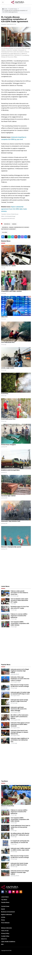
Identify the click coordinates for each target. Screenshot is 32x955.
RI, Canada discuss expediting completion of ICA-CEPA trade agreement (14, 11)
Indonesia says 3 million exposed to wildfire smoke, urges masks (15, 367)
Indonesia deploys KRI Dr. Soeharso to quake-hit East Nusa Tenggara (15, 443)
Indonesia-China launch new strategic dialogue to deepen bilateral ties (19, 732)
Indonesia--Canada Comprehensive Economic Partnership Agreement (15, 228)
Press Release (5, 922)
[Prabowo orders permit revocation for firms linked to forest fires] (5, 593)
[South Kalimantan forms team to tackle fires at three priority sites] (5, 828)
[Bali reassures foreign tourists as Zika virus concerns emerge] (5, 687)
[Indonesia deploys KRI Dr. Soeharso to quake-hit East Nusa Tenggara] (16, 433)
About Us (4, 939)
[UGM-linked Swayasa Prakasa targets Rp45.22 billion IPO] (16, 306)
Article (3, 917)
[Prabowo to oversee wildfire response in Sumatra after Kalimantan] (5, 616)
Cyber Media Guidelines (8, 941)
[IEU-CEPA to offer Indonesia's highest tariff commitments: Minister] (5, 717)
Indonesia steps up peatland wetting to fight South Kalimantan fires (15, 418)
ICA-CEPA (4, 232)
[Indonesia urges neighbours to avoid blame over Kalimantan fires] (16, 331)
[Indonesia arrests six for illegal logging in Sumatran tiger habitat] (16, 485)
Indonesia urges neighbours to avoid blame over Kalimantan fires (15, 341)
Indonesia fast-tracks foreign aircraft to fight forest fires (15, 392)
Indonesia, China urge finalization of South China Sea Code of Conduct (20, 678)
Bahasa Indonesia (6, 928)
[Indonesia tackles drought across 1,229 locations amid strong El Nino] (16, 459)
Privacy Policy (5, 933)
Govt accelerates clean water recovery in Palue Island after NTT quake (16, 264)
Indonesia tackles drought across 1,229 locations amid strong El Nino (13, 469)
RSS (2, 944)
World (3, 909)
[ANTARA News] (18, 2)
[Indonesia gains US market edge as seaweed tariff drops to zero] (5, 694)
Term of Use (4, 930)
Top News (4, 781)
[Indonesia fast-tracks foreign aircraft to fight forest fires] (16, 382)
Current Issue (13, 9)
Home (6, 9)
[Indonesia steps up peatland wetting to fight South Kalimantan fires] (16, 408)
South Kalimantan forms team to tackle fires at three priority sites (20, 827)
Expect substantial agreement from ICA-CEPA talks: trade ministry (14, 209)
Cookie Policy (5, 936)
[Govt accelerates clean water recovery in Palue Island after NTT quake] (16, 254)
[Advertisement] (16, 568)
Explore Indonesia (6, 914)
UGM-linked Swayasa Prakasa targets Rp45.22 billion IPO (15, 316)
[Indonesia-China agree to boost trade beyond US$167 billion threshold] (5, 725)
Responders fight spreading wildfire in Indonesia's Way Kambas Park (13, 520)
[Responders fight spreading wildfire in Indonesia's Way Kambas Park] (16, 510)
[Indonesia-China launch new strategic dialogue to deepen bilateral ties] (5, 733)
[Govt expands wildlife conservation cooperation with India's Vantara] (16, 280)
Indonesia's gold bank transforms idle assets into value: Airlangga (19, 709)
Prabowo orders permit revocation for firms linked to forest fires (19, 592)
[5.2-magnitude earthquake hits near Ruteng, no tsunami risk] (5, 843)
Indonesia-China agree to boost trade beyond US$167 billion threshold (20, 724)
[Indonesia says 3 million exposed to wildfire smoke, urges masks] (16, 357)
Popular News (5, 664)
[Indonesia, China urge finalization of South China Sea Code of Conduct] (5, 679)
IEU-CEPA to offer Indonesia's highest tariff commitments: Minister (19, 716)
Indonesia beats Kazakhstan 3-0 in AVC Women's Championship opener (13, 546)
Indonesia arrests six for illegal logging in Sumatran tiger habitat (14, 494)
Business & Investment (8, 912)
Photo (3, 920)
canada (14, 224)
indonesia (7, 224)
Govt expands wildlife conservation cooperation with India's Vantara (12, 290)
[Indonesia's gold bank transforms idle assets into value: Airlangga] (5, 709)
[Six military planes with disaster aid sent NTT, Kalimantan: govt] (5, 835)
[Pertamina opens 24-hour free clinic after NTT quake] (5, 609)
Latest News (5, 586)
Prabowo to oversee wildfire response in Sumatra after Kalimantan (19, 615)
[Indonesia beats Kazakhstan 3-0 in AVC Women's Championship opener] (16, 536)
